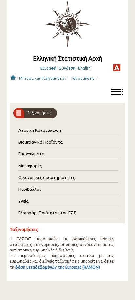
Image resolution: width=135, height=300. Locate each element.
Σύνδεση (67, 68)
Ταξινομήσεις (82, 78)
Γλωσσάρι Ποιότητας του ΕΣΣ (47, 212)
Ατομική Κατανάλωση (39, 130)
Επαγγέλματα (31, 153)
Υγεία (23, 201)
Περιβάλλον (30, 189)
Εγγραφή (48, 68)
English (84, 68)
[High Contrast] (116, 67)
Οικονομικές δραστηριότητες (46, 177)
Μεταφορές (30, 165)
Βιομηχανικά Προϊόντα (40, 142)
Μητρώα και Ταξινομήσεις (42, 78)
